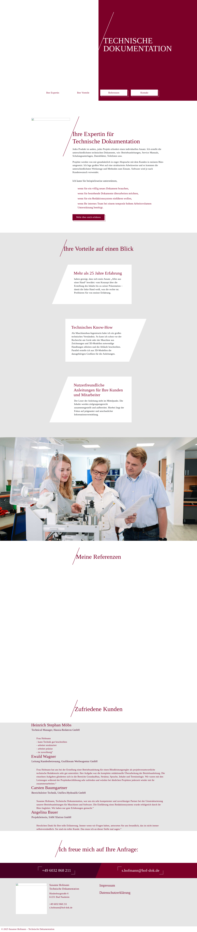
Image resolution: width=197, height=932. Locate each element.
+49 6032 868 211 (56, 870)
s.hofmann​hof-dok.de (140, 870)
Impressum (107, 885)
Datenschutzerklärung (114, 893)
